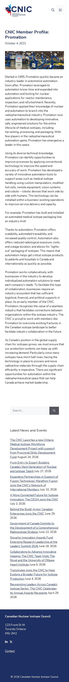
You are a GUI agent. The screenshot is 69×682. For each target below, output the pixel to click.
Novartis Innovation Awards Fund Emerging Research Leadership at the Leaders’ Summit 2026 (33, 542)
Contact (10, 651)
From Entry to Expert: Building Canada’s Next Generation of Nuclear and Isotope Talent (33, 467)
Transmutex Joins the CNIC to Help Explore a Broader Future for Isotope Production (33, 574)
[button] (53, 10)
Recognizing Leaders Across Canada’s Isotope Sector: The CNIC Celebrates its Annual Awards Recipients (33, 589)
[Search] (54, 411)
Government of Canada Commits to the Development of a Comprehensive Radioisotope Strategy (34, 528)
